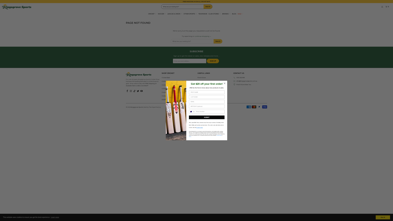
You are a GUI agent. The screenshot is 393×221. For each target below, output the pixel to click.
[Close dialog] (224, 83)
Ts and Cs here (199, 127)
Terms (190, 136)
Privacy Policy (219, 135)
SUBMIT (206, 117)
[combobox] (192, 111)
